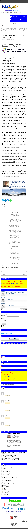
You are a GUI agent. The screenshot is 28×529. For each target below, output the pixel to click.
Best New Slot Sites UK (14, 235)
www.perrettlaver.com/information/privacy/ (11, 176)
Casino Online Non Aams (14, 221)
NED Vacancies (6, 39)
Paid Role (10, 39)
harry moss (7, 415)
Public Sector (6, 482)
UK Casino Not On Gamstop (14, 238)
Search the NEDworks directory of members (11, 378)
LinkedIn (3, 470)
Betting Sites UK (15, 218)
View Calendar (23, 309)
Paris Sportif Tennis (14, 246)
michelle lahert (8, 408)
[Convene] (20, 509)
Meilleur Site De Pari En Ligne (14, 249)
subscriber (13, 283)
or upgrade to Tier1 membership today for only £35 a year (14, 285)
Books (3, 465)
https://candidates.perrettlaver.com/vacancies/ (12, 139)
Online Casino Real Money (15, 226)
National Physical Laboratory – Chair (9, 455)
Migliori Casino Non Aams (14, 254)
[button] (2, 309)
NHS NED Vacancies (7, 366)
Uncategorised (5, 494)
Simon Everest (8, 393)
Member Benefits (5, 471)
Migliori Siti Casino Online (14, 216)
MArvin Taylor (8, 422)
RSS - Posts (4, 357)
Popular (8, 388)
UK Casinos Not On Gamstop (14, 232)
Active (5, 388)
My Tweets (3, 363)
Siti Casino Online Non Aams (14, 243)
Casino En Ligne (15, 256)
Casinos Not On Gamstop (14, 214)
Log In (4, 324)
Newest (2, 388)
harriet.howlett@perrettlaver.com (13, 147)
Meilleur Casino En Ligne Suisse (15, 259)
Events (3, 468)
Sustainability (6, 492)
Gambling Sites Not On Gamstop (15, 220)
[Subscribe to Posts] (1, 357)
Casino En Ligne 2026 (14, 252)
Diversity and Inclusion (6, 467)
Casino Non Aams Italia (14, 245)
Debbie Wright (9, 265)
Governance (6, 491)
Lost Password (4, 326)
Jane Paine (9, 447)
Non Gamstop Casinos (14, 215)
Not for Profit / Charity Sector (9, 477)
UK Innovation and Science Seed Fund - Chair (13, 36)
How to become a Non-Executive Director (13, 434)
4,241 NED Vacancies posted (6, 12)
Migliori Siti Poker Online (14, 262)
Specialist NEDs (5, 486)
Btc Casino (15, 258)
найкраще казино (14, 251)
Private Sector (6, 480)
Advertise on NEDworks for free (9, 376)
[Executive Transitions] (14, 513)
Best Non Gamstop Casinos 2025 (14, 229)
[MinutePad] (14, 505)
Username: (3, 315)
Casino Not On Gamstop (14, 240)
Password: (3, 318)
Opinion (3, 485)
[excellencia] (8, 509)
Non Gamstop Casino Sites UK (14, 225)
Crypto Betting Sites (14, 248)
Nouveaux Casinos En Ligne (14, 257)
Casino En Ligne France (14, 247)
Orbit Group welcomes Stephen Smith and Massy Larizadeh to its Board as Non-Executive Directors (9, 29)
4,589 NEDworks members (18, 12)
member (17, 283)
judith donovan (8, 400)
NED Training (4, 474)
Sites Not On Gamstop (15, 224)
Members (3, 387)
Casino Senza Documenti (14, 253)
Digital (5, 488)
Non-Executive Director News (7, 483)
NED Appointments (5, 473)
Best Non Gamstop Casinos (15, 241)
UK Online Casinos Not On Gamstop (14, 231)
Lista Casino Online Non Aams (14, 242)
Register (3, 325)
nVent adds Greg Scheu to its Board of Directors (23, 29)
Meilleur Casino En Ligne (14, 237)
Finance (5, 489)
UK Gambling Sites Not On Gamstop (14, 230)
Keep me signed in (4, 321)
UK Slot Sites (14, 236)
